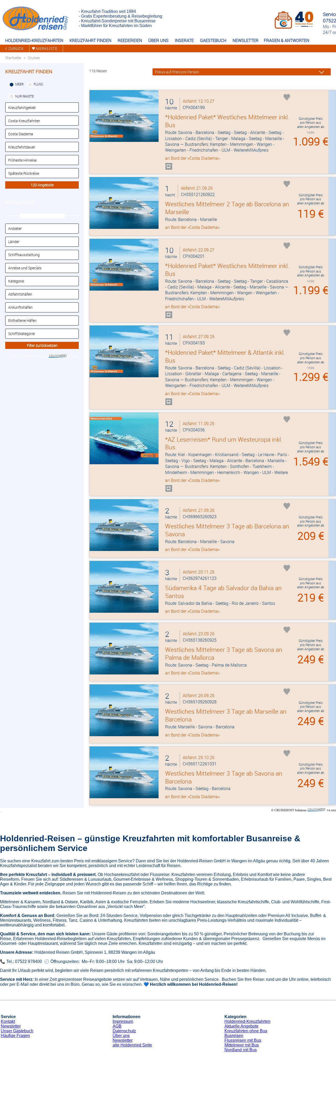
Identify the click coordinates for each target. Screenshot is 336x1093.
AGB (117, 1026)
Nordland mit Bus (240, 1050)
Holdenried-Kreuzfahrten (247, 1021)
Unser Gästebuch (17, 1031)
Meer (19, 84)
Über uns (121, 1035)
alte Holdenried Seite (132, 1045)
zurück (16, 48)
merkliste (46, 48)
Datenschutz (124, 1031)
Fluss (38, 84)
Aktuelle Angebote (241, 1026)
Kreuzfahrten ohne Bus (245, 1031)
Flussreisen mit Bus (242, 1040)
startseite (13, 57)
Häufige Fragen (15, 1035)
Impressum (123, 1021)
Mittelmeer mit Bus (241, 1045)
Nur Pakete (24, 96)
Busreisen (233, 1035)
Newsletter (11, 1026)
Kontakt (8, 1021)
